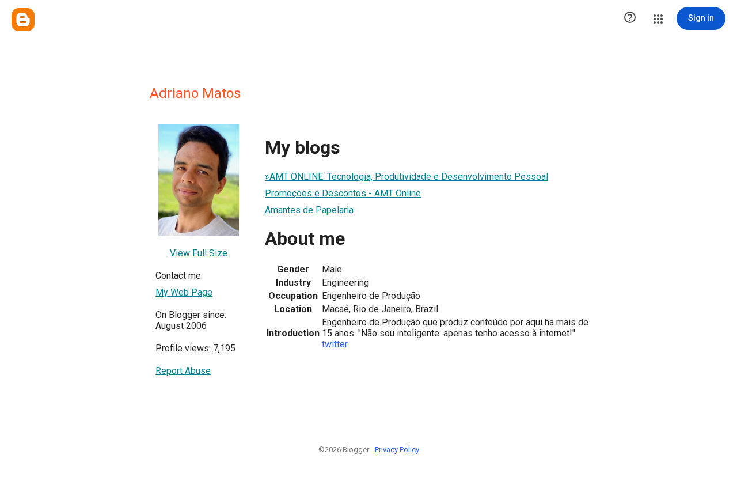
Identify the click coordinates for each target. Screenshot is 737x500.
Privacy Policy (397, 449)
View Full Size (198, 253)
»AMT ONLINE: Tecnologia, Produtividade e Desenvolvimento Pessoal (406, 176)
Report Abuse (183, 370)
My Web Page (183, 292)
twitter (335, 344)
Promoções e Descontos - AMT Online (343, 193)
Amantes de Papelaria (309, 209)
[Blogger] (23, 19)
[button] (630, 18)
